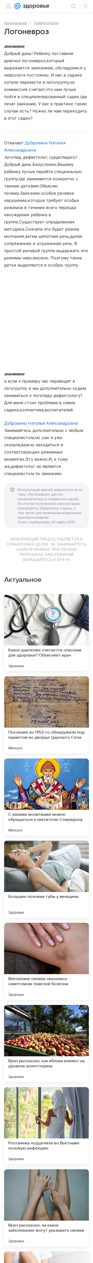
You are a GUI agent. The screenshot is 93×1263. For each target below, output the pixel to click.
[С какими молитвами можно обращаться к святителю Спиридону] (46, 796)
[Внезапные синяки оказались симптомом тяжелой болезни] (46, 961)
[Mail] (17, 6)
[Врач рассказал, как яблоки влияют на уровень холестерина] (46, 1043)
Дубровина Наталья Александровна (41, 423)
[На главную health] (35, 6)
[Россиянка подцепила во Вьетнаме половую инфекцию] (46, 1125)
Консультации (15, 23)
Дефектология (46, 23)
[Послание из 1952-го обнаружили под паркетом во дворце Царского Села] (46, 714)
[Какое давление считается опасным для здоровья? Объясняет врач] (46, 632)
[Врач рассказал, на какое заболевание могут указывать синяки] (46, 1207)
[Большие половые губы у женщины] (46, 879)
